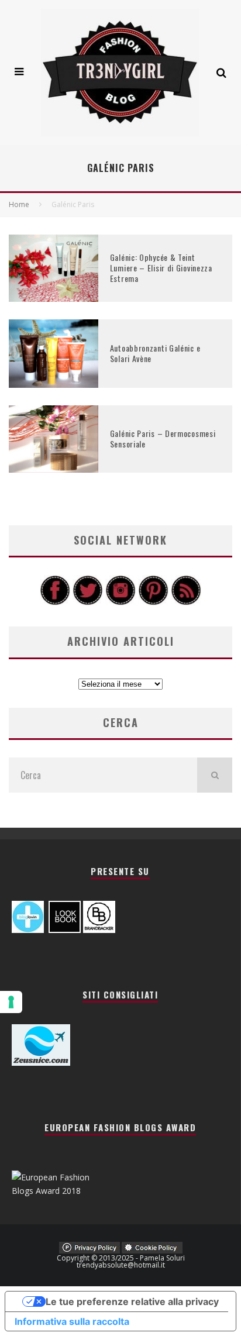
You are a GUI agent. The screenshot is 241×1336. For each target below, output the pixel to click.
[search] (214, 775)
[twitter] (88, 602)
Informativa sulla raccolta (72, 1321)
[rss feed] (186, 602)
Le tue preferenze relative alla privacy (132, 1301)
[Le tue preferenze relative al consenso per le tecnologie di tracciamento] (11, 1002)
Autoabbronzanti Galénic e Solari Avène (155, 353)
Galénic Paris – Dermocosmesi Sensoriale (163, 438)
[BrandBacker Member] (99, 929)
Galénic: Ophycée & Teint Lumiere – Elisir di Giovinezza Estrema (161, 267)
